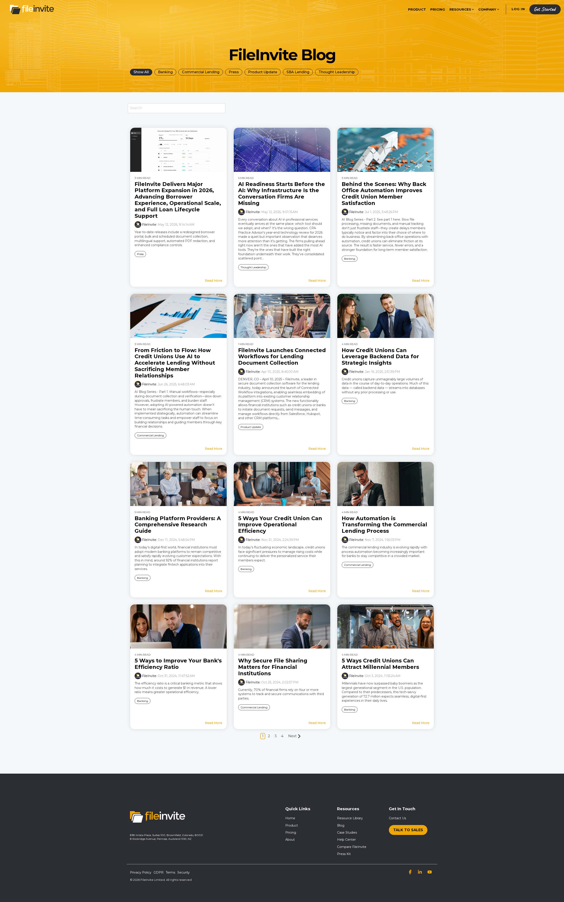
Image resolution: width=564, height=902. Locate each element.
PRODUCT (417, 9)
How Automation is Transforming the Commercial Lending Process (384, 524)
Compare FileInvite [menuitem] (351, 847)
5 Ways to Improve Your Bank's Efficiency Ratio (178, 663)
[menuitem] (408, 829)
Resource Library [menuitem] (350, 818)
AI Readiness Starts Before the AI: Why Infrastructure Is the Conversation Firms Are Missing (281, 193)
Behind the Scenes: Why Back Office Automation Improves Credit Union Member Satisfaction (384, 193)
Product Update (262, 72)
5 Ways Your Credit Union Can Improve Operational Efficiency (280, 524)
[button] (410, 872)
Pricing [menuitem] (290, 832)
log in (517, 9)
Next (292, 736)
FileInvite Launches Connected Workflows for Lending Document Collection (282, 356)
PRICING (437, 9)
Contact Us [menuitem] (397, 818)
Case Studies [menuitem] (347, 832)
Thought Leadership (337, 72)
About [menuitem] (290, 840)
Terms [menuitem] (170, 872)
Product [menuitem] (291, 825)
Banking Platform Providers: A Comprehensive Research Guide (178, 524)
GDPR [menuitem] (158, 872)
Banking (165, 72)
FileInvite (149, 225)
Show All (141, 72)
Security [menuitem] (183, 872)
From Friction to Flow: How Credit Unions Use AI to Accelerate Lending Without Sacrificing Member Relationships (175, 363)
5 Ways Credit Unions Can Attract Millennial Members (380, 663)
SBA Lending (297, 72)
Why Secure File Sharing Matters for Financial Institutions (272, 667)
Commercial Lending (200, 72)
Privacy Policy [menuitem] (140, 872)
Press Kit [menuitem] (344, 854)
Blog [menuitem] (340, 825)
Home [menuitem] (290, 818)
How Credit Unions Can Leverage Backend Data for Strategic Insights (380, 356)
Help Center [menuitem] (346, 840)
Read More (213, 280)
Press (234, 72)
